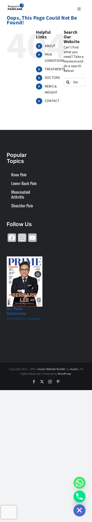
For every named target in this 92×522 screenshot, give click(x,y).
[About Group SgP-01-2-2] (16, 5)
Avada (74, 369)
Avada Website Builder (52, 369)
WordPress (64, 374)
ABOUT (50, 46)
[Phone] (79, 497)
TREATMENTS (55, 69)
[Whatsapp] (79, 483)
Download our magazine (23, 318)
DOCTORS (52, 77)
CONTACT (52, 100)
